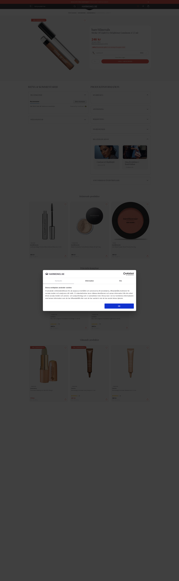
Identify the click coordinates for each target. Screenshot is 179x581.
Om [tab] (120, 281)
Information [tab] (89, 281)
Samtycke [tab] (58, 281)
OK (119, 306)
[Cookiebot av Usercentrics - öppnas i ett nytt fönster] (125, 273)
